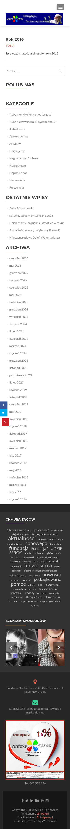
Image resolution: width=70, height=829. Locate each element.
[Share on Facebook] (3, 405)
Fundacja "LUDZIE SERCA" (35, 550)
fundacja (19, 548)
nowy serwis (14, 580)
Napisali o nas (18, 173)
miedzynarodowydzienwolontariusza (40, 570)
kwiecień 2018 (18, 419)
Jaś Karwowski (27, 557)
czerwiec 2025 (18, 287)
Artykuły (15, 143)
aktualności (22, 538)
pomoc (18, 584)
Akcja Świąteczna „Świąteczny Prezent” (34, 230)
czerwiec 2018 (18, 404)
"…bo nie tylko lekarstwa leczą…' (30, 114)
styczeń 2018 (18, 426)
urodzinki (15, 593)
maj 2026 (15, 265)
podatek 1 (26, 580)
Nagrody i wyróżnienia (23, 158)
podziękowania (47, 579)
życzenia (35, 605)
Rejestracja (16, 187)
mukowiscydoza (18, 575)
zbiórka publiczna (33, 597)
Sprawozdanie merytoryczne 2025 (31, 215)
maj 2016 (15, 470)
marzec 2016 (17, 484)
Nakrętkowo (17, 165)
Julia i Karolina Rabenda (47, 557)
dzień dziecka (56, 544)
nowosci (51, 574)
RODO (40, 585)
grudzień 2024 (18, 309)
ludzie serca (38, 565)
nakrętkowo (34, 575)
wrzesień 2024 (18, 316)
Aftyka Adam (57, 530)
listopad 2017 (18, 433)
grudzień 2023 (18, 360)
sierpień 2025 (18, 280)
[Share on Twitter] (3, 412)
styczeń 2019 (18, 389)
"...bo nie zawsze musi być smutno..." (28, 530)
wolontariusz (17, 597)
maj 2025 (15, 294)
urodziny (29, 593)
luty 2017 (15, 455)
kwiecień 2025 (18, 302)
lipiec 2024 (16, 331)
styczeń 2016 (18, 499)
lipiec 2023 (16, 382)
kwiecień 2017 (18, 440)
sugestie (32, 589)
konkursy (27, 561)
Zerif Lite (20, 821)
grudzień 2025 (18, 273)
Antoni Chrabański (21, 208)
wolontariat (54, 593)
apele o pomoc (47, 539)
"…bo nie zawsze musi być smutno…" (32, 121)
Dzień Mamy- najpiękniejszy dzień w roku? (36, 223)
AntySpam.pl (45, 817)
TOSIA (10, 45)
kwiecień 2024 (18, 338)
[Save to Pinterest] (5, 422)
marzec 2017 (17, 448)
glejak (50, 553)
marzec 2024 (17, 346)
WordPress (48, 821)
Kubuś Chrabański (47, 561)
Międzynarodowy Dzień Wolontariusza (34, 237)
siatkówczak (52, 584)
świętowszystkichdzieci (50, 601)
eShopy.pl (43, 813)
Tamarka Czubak (48, 588)
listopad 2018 (18, 397)
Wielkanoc (42, 593)
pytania (31, 585)
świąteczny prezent (29, 601)
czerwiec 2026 (18, 258)
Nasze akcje (17, 180)
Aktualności (17, 129)
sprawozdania (19, 589)
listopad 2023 (18, 367)
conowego (36, 543)
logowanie (16, 566)
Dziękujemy (17, 151)
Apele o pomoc (19, 136)
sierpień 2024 (18, 324)
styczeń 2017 (18, 462)
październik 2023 (20, 375)
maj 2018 (15, 411)
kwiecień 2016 (18, 477)
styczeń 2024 (18, 353)
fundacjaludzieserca (34, 553)
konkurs (15, 561)
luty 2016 (15, 492)
